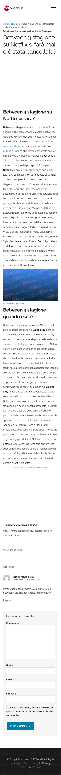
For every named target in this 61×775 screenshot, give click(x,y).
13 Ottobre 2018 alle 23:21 (27, 580)
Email (10, 679)
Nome (10, 665)
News (14, 24)
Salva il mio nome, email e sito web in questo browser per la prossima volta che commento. (29, 711)
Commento (13, 623)
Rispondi (7, 600)
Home (6, 24)
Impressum (35, 767)
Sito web (11, 693)
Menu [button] (53, 9)
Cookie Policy (31, 763)
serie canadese (11, 146)
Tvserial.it (13, 8)
